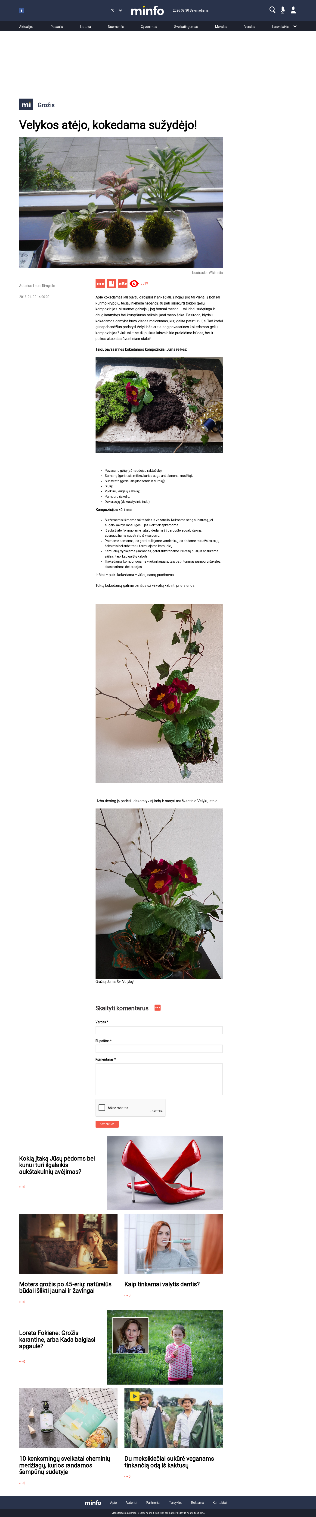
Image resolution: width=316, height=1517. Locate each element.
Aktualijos (26, 27)
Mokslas (221, 27)
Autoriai (131, 1502)
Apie (113, 1502)
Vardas (102, 1022)
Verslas (249, 27)
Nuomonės (116, 27)
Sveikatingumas (186, 27)
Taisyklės (175, 1502)
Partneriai (153, 1502)
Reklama (197, 1502)
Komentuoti (107, 1124)
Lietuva (85, 27)
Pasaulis (57, 27)
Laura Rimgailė (44, 286)
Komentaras (106, 1059)
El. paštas (104, 1041)
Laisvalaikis (280, 27)
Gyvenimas (149, 27)
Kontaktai (220, 1502)
